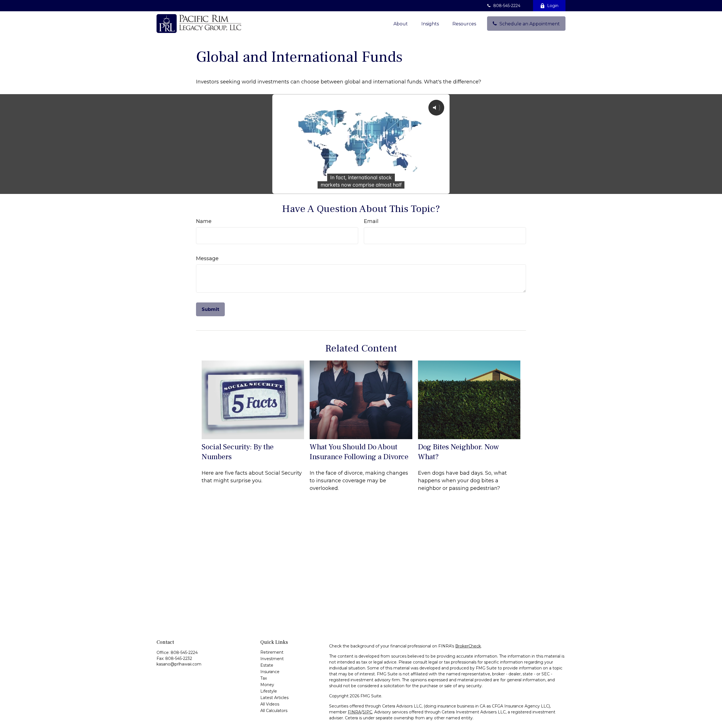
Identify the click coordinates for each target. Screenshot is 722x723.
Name (204, 221)
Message (207, 258)
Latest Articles (274, 697)
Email (371, 221)
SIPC (367, 712)
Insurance (269, 671)
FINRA (354, 712)
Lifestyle (268, 691)
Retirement (271, 652)
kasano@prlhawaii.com (179, 664)
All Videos (269, 704)
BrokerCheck (468, 646)
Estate (266, 665)
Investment (272, 658)
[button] (400, 23)
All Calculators (273, 710)
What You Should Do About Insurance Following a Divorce (359, 452)
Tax (263, 678)
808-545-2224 (506, 5)
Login (552, 5)
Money (267, 684)
